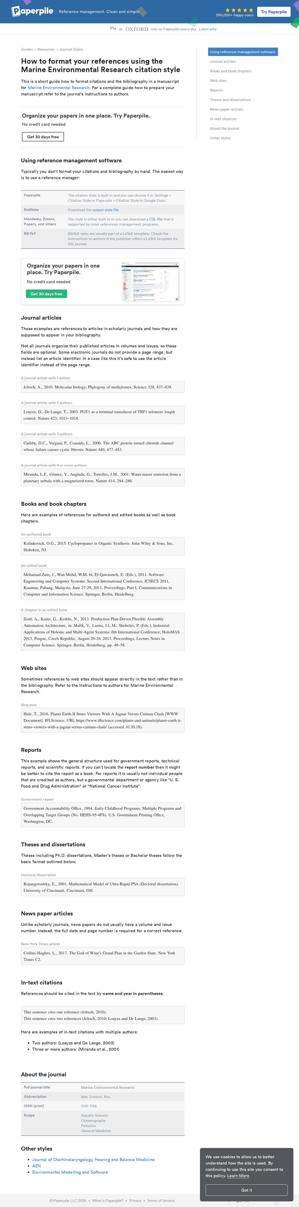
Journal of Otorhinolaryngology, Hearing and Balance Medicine (93, 1159)
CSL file (156, 219)
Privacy (135, 1200)
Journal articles (223, 61)
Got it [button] (246, 1190)
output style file (106, 209)
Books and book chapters (231, 71)
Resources (46, 49)
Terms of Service (161, 1200)
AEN (36, 1166)
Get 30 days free (43, 137)
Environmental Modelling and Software (70, 1172)
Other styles (220, 138)
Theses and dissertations (230, 99)
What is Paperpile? (107, 1200)
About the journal (224, 128)
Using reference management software (242, 51)
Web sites (218, 80)
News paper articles (226, 109)
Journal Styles (71, 49)
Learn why (208, 29)
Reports (216, 90)
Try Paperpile (274, 11)
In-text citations (223, 118)
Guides (27, 49)
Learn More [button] (238, 1175)
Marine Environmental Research (59, 87)
